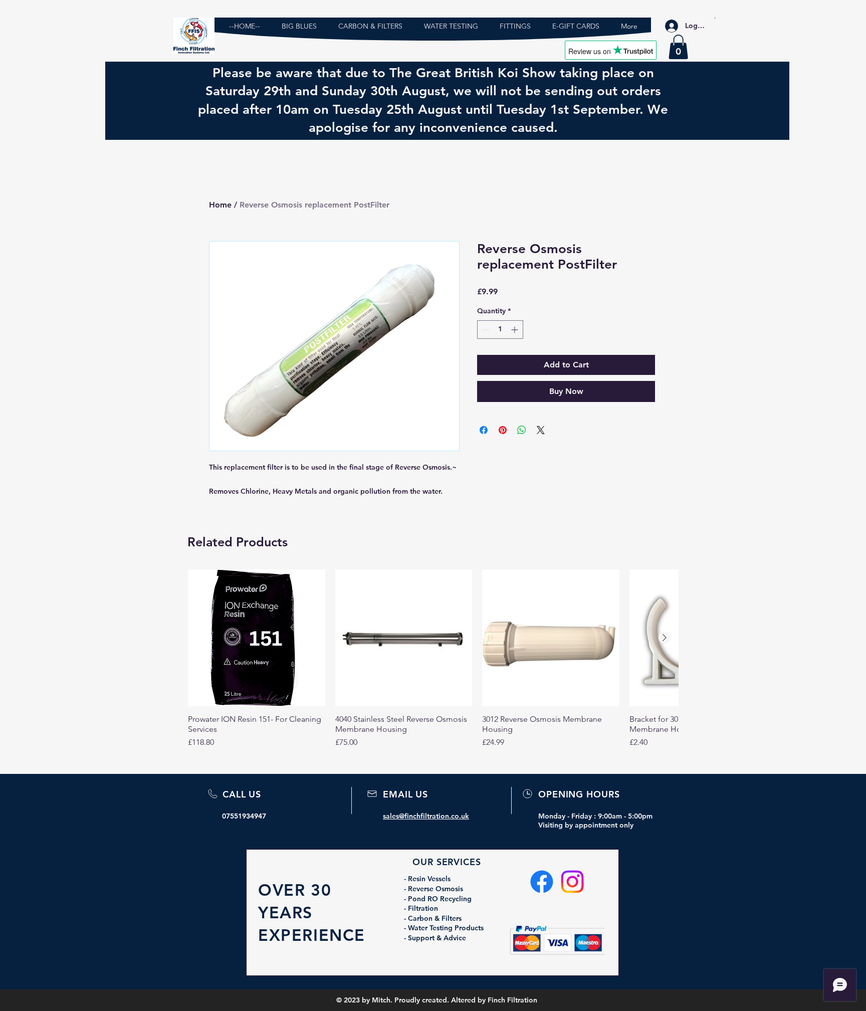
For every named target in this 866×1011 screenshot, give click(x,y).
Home (220, 205)
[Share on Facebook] (484, 430)
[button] (678, 47)
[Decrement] (485, 329)
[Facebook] (542, 882)
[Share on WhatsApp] (522, 430)
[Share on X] (541, 430)
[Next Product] (665, 638)
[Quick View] (256, 638)
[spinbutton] (500, 329)
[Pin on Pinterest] (503, 430)
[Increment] (515, 329)
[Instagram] (572, 882)
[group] (433, 659)
